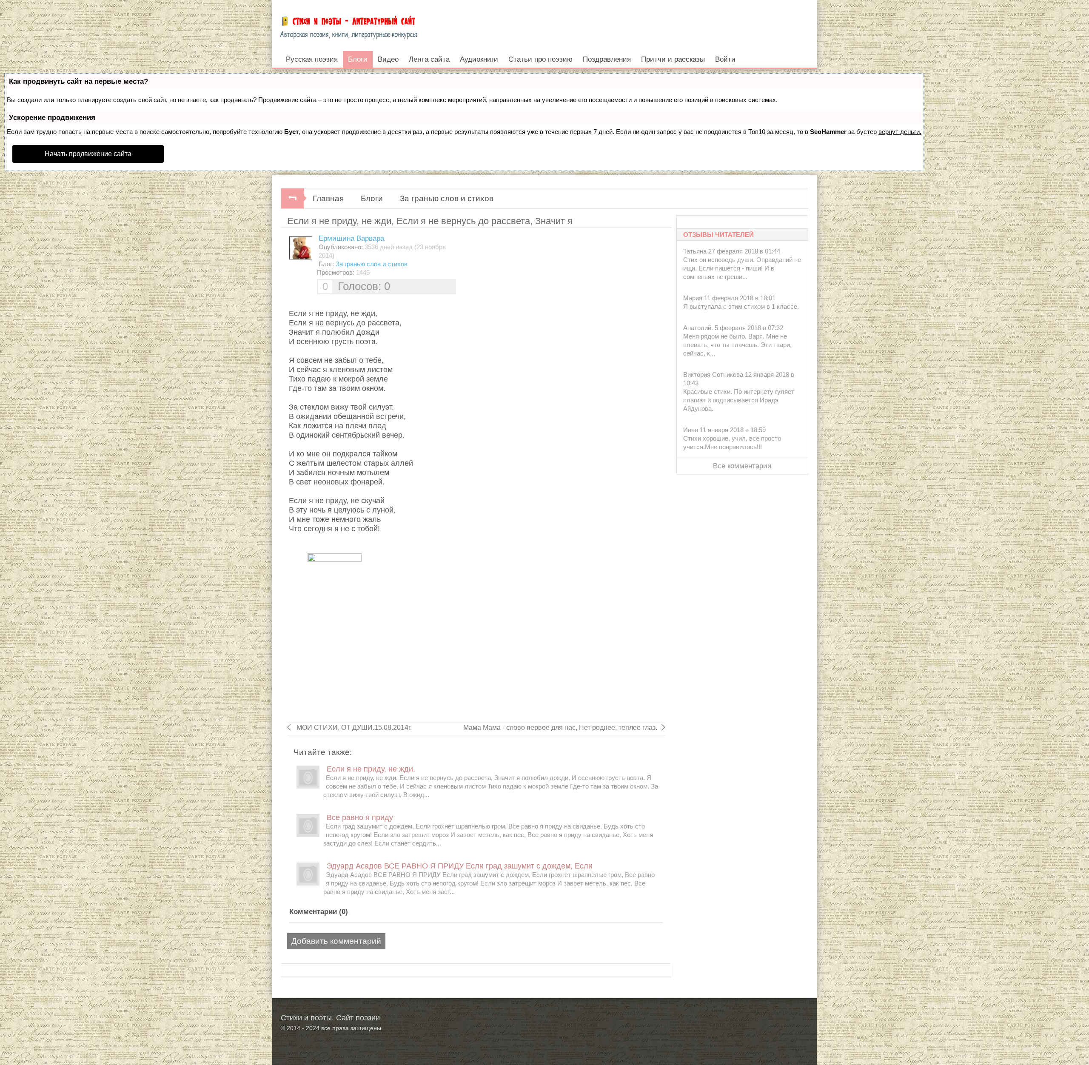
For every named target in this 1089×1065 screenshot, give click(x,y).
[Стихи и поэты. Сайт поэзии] (348, 25)
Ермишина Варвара (351, 238)
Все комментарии (742, 466)
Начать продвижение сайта (88, 153)
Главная (328, 198)
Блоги (372, 198)
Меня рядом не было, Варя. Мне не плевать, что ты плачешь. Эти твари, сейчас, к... (737, 345)
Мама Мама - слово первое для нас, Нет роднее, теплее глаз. (560, 727)
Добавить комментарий (336, 941)
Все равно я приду (360, 817)
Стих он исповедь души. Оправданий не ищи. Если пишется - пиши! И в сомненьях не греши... (742, 268)
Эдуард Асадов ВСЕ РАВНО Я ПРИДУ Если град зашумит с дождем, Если (460, 866)
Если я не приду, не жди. (371, 769)
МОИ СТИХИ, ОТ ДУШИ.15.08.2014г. (353, 727)
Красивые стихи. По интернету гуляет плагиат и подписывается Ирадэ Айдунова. (738, 400)
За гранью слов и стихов (446, 198)
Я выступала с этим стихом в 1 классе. (741, 306)
